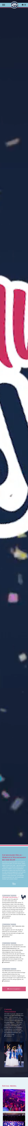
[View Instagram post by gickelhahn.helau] (23, 1109)
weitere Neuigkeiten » (15, 989)
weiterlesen (6, 918)
